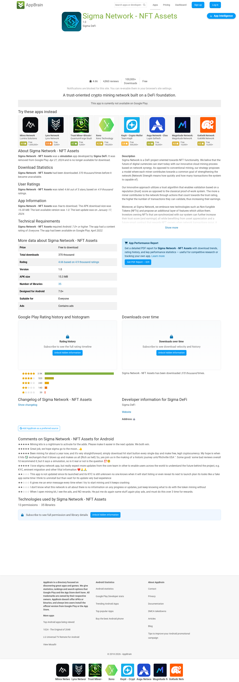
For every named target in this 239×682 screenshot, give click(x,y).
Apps (155, 5)
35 (59, 284)
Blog (150, 626)
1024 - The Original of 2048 (56, 629)
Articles (152, 618)
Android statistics (104, 588)
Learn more (158, 256)
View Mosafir (49, 644)
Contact (152, 588)
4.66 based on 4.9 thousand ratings (78, 262)
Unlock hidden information (67, 352)
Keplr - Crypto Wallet (131, 135)
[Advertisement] (115, 54)
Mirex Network (27, 135)
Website (126, 412)
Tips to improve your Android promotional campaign (169, 635)
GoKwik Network (205, 135)
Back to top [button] (230, 652)
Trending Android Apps (107, 603)
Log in (215, 5)
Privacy (152, 596)
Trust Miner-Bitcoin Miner (81, 135)
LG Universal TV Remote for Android (61, 637)
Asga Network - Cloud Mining (157, 135)
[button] (171, 419)
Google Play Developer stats (110, 596)
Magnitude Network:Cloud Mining (182, 135)
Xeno (98, 135)
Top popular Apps (104, 611)
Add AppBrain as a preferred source (40, 428)
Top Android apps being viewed (58, 622)
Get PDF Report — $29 (138, 262)
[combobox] (128, 4)
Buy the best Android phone (110, 618)
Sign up (198, 5)
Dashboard (180, 5)
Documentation (156, 603)
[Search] (144, 4)
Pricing (166, 5)
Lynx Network (52, 135)
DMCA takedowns (157, 611)
